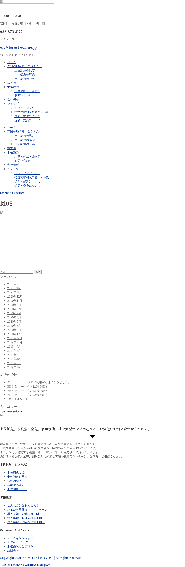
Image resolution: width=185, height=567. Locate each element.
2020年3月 (14, 325)
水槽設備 (13, 87)
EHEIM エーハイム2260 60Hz (27, 386)
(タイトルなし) (17, 399)
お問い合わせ (23, 95)
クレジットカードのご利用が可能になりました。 (39, 382)
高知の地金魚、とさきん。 (24, 66)
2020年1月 (14, 334)
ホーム (11, 62)
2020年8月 (14, 309)
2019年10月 (14, 342)
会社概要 (13, 99)
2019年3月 (14, 359)
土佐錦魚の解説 (24, 74)
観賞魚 (11, 83)
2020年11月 (14, 301)
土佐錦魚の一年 (24, 79)
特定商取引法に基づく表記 (31, 112)
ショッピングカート (27, 108)
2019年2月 (14, 363)
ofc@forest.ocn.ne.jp (18, 47)
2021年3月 (14, 288)
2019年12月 (14, 338)
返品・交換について (27, 120)
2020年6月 (14, 317)
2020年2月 (14, 330)
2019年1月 (14, 367)
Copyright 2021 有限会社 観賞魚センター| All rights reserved (41, 558)
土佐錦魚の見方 (24, 70)
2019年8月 (14, 350)
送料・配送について (27, 116)
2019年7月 (14, 355)
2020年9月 (14, 305)
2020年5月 (14, 321)
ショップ (13, 103)
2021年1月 (14, 292)
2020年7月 (14, 313)
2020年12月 (15, 296)
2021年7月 (14, 284)
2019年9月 (14, 346)
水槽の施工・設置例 (27, 91)
